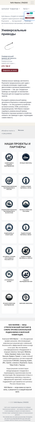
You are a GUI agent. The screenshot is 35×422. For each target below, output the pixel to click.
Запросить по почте (10, 70)
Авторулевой (16, 21)
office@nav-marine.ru (8, 130)
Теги (25, 9)
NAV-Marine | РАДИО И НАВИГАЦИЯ (14, 16)
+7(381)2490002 (6, 133)
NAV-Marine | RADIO (21, 402)
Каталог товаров (10, 9)
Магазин (21, 130)
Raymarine (5, 21)
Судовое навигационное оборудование (15, 19)
